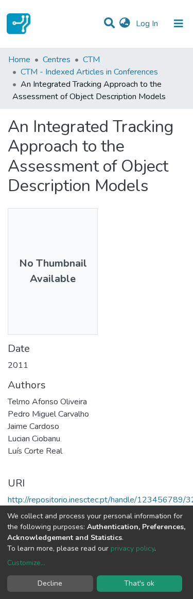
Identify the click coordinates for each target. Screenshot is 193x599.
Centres (57, 59)
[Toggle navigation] (178, 23)
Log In (148, 23)
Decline (50, 583)
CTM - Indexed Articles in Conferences (89, 72)
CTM (91, 59)
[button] (125, 23)
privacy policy (132, 548)
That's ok (139, 583)
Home (19, 59)
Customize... (26, 563)
